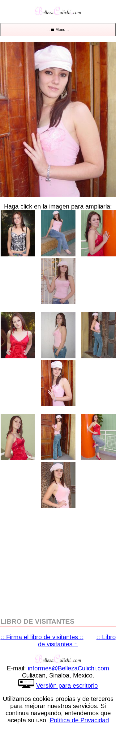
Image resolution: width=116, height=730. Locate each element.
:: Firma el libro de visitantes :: (42, 637)
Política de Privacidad (79, 720)
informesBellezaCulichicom (68, 668)
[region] (58, 562)
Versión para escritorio (67, 685)
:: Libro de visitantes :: (77, 641)
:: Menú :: (58, 29)
